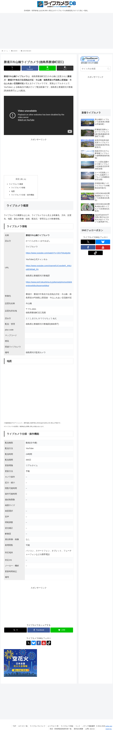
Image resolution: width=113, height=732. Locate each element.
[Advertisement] (56, 30)
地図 (13, 191)
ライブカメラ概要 (16, 184)
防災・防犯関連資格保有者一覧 (61, 729)
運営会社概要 (78, 729)
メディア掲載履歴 (88, 726)
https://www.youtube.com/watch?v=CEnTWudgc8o (48, 253)
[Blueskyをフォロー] (33, 643)
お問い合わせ (90, 729)
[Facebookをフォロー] (38, 643)
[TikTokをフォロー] (49, 643)
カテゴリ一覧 (23, 726)
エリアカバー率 (53, 726)
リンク (77, 726)
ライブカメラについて (37, 726)
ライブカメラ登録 (67, 726)
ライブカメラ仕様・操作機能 (22, 195)
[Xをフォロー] (28, 643)
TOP (14, 726)
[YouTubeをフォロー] (43, 643)
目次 (18, 179)
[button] (65, 68)
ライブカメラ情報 (18, 188)
